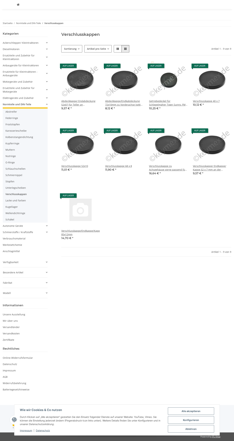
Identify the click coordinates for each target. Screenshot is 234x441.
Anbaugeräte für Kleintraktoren (21, 65)
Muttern (10, 149)
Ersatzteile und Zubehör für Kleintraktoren (19, 57)
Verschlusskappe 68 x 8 (118, 166)
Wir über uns (10, 320)
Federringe (11, 118)
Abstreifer (11, 111)
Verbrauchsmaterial (14, 238)
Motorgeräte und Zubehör (18, 81)
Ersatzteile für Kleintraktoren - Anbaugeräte (20, 73)
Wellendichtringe (15, 213)
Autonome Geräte (13, 225)
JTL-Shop (216, 436)
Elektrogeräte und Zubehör (18, 98)
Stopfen (9, 181)
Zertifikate (8, 339)
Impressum (26, 430)
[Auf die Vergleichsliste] (94, 66)
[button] (118, 48)
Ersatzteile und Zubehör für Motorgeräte (19, 89)
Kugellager (11, 206)
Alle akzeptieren (191, 411)
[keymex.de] (18, 4)
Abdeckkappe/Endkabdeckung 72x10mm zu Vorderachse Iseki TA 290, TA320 (123, 102)
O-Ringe (10, 162)
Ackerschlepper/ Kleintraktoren (21, 42)
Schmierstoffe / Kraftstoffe (18, 232)
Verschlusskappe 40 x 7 (206, 101)
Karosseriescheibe (16, 130)
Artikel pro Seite (96, 48)
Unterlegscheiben (15, 187)
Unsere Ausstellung (14, 314)
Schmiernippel (13, 175)
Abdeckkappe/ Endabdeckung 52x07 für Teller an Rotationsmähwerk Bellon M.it (78, 102)
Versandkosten (11, 333)
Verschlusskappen (16, 194)
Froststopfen (12, 124)
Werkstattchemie (12, 244)
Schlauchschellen (15, 168)
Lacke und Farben (15, 200)
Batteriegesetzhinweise (16, 389)
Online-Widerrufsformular (18, 357)
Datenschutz (43, 430)
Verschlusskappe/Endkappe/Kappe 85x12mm (80, 232)
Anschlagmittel (11, 251)
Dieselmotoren (11, 49)
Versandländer (11, 327)
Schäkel (9, 219)
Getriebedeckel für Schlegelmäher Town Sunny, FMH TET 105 (168, 102)
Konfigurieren (191, 420)
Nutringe (10, 156)
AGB (5, 376)
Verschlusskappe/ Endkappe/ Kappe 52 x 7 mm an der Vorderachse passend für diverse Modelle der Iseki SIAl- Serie (212, 167)
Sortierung (70, 48)
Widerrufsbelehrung (14, 383)
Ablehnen (191, 428)
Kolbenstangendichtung (19, 137)
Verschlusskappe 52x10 (74, 166)
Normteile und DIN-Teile (17, 104)
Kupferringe (12, 143)
